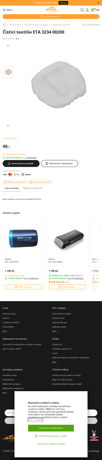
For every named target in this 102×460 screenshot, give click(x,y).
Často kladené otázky (61, 313)
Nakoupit (63, 3)
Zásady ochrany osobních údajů (66, 375)
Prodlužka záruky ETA (61, 349)
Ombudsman (8, 379)
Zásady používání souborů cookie (67, 384)
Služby (55, 338)
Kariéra (6, 318)
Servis (55, 353)
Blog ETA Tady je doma (62, 379)
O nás (5, 308)
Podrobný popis (10, 138)
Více (4, 331)
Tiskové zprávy (9, 313)
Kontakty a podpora (13, 369)
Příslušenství (15, 24)
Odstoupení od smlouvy (15, 338)
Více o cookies (35, 420)
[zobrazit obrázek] (8, 45)
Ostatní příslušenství (61, 24)
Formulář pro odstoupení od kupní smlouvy (22, 344)
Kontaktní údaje (10, 375)
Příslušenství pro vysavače (36, 24)
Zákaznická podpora (11, 384)
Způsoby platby (59, 327)
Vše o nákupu (59, 308)
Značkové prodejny (11, 322)
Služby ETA (57, 344)
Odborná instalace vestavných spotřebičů (70, 357)
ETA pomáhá (8, 327)
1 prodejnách (31, 157)
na (31, 278)
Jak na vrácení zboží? (12, 349)
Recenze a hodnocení (32, 188)
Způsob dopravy (59, 322)
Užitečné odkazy (60, 369)
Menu (8, 10)
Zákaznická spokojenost (13, 388)
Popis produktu (12, 188)
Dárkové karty (58, 318)
